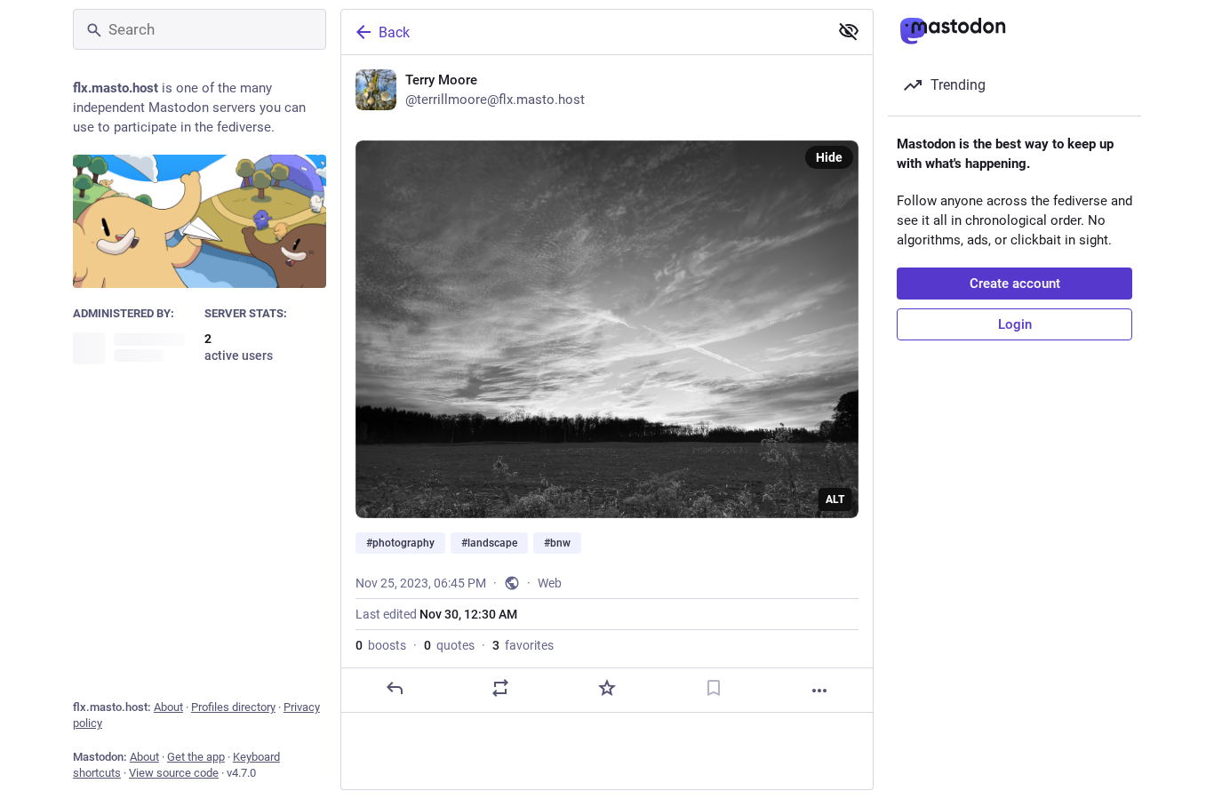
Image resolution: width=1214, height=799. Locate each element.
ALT (835, 499)
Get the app (196, 756)
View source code (174, 772)
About (168, 707)
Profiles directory (233, 707)
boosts (380, 645)
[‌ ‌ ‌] (134, 347)
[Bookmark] (713, 688)
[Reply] (394, 688)
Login (1015, 324)
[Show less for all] (849, 31)
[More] (819, 690)
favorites (523, 645)
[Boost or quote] (500, 688)
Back (394, 32)
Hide (829, 157)
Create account (1015, 284)
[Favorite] (607, 688)
